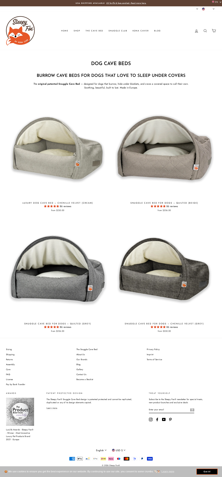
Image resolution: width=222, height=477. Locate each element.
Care (8, 369)
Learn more (52, 408)
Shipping (10, 354)
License (9, 379)
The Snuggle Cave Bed (86, 349)
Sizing (9, 349)
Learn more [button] (167, 471)
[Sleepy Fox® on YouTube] (164, 419)
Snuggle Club (118, 30)
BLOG (157, 30)
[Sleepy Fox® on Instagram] (151, 419)
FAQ (8, 374)
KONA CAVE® (141, 30)
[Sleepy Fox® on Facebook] (157, 419)
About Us (80, 354)
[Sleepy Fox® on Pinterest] (170, 419)
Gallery (79, 369)
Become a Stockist (84, 379)
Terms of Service (154, 359)
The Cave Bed (94, 30)
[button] (52, 206)
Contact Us (81, 374)
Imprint (150, 354)
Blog (78, 364)
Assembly (10, 364)
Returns (9, 359)
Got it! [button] (207, 471)
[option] (111, 3)
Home (64, 30)
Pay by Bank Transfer (15, 384)
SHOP (77, 30)
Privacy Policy (153, 349)
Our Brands (81, 359)
